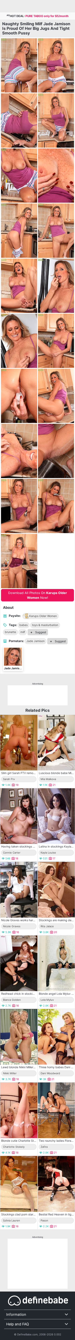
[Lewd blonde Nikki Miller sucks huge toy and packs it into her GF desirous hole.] (18, 1037)
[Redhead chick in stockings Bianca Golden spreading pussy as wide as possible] (18, 963)
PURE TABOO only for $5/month (47, 16)
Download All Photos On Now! (37, 595)
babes (23, 625)
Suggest (40, 632)
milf (22, 632)
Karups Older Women (43, 616)
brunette (10, 632)
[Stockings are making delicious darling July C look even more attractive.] (56, 889)
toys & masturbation (45, 625)
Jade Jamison (35, 641)
